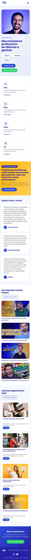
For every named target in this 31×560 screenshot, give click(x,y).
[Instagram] (13, 554)
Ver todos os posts (9, 397)
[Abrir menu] (27, 3)
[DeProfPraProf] (4, 550)
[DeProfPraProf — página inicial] (4, 3)
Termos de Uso (25, 550)
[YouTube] (17, 554)
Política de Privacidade (14, 550)
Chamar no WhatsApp (15, 542)
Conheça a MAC (9, 66)
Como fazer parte (9, 189)
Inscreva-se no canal (10, 297)
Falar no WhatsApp (9, 70)
